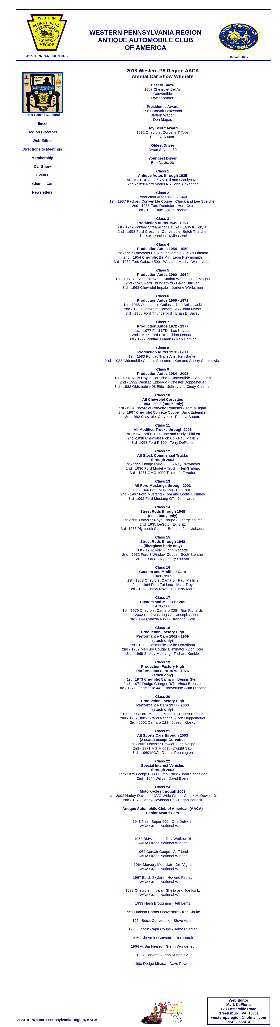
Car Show (42, 166)
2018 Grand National (42, 115)
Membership (42, 158)
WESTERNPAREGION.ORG (47, 56)
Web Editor (42, 141)
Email (42, 123)
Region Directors (42, 132)
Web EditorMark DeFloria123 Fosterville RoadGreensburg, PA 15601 (239, 1006)
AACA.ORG (239, 57)
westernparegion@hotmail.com (238, 1018)
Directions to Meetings (42, 149)
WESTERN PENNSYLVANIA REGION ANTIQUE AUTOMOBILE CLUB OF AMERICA (145, 40)
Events (42, 175)
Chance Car (42, 184)
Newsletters (42, 192)
